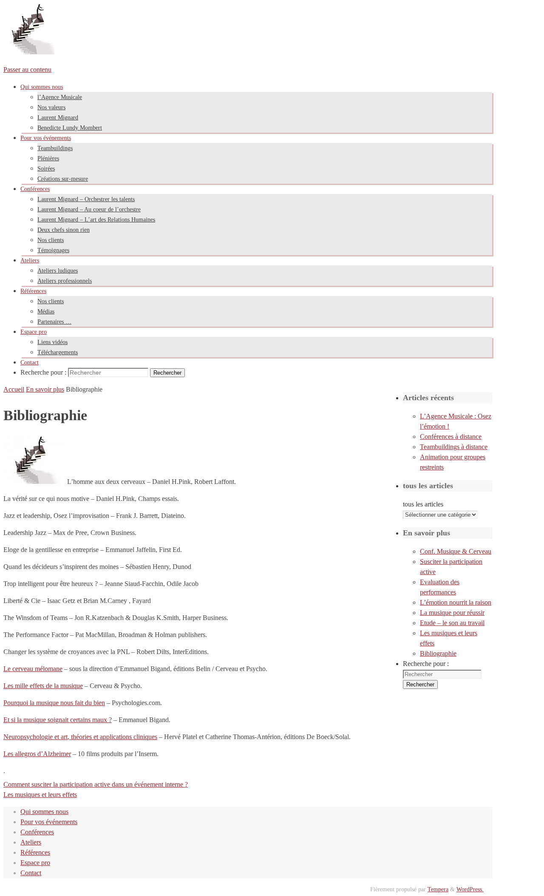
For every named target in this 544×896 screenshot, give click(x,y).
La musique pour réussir (452, 612)
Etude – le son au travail (452, 622)
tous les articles (423, 504)
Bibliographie (438, 653)
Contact (30, 872)
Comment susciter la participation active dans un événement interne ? (95, 784)
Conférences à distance (451, 436)
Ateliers (30, 842)
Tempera (438, 889)
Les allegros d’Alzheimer (37, 753)
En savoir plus (45, 389)
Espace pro (35, 862)
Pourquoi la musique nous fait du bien (54, 702)
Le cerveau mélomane (32, 668)
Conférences (37, 832)
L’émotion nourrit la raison (455, 602)
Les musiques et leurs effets (40, 794)
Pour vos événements (48, 821)
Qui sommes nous (44, 811)
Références (35, 852)
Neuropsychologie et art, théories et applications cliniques (80, 736)
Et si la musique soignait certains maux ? (57, 719)
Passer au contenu (27, 69)
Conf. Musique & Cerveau (455, 551)
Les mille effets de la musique (43, 685)
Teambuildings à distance (453, 446)
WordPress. (470, 889)
